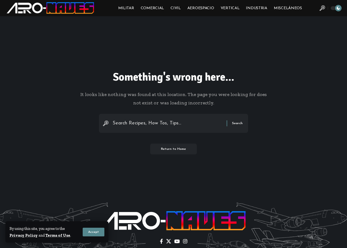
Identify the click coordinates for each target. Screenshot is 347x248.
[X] (168, 241)
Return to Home (173, 149)
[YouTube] (177, 241)
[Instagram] (185, 241)
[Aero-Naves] (50, 8)
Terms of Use (58, 235)
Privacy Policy (23, 235)
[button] (93, 232)
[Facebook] (161, 241)
